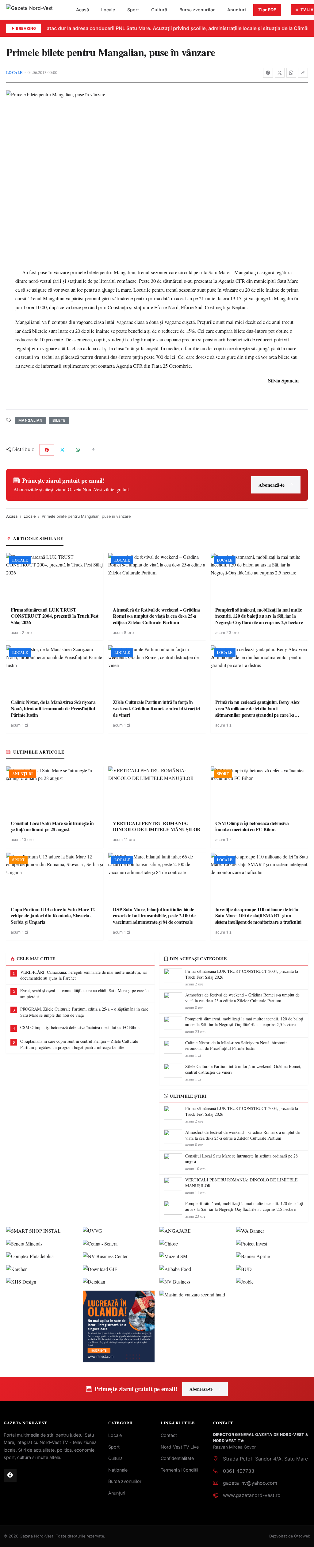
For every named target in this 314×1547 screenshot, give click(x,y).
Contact (169, 1435)
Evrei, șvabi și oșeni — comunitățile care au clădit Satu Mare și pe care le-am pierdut (85, 994)
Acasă (82, 9)
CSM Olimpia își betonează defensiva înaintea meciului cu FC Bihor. (80, 1027)
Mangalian (30, 420)
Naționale (118, 1469)
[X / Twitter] (280, 73)
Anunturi (236, 9)
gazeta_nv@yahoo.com (250, 1483)
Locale (108, 9)
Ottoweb (302, 1536)
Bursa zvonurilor (197, 9)
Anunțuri (116, 1492)
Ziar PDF (267, 9)
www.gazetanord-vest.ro (252, 1495)
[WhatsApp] (291, 73)
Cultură (159, 9)
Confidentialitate (177, 1458)
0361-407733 (238, 1471)
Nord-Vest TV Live (180, 1446)
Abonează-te (271, 484)
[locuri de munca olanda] (119, 1326)
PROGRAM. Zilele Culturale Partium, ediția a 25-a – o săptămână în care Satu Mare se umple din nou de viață (84, 1012)
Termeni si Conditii (179, 1469)
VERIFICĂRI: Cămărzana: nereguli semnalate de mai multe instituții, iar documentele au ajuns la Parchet (83, 975)
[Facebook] (268, 73)
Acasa (11, 516)
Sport (133, 9)
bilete (58, 420)
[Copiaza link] (303, 73)
